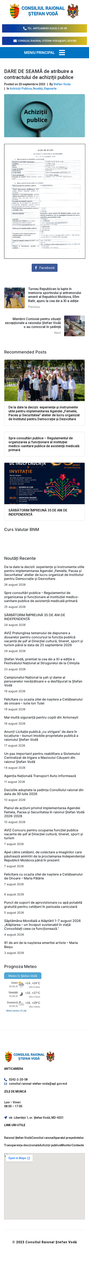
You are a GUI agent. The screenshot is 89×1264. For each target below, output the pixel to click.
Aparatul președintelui (69, 1137)
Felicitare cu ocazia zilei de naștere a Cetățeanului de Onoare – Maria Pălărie (43, 876)
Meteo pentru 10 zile (16, 1010)
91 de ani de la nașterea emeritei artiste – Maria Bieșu (41, 945)
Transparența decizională (21, 1145)
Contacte (78, 1145)
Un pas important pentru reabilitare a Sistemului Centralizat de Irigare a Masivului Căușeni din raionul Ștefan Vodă (42, 758)
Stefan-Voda (62, 84)
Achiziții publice (50, 1145)
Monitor (66, 1145)
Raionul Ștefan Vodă (17, 1137)
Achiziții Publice (21, 88)
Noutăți (38, 88)
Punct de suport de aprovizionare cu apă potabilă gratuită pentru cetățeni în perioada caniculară (43, 904)
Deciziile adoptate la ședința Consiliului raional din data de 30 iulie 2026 (44, 792)
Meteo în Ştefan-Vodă (22, 975)
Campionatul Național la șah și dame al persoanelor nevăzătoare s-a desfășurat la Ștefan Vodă (43, 681)
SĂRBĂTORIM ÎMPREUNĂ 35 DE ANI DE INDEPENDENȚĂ (34, 617)
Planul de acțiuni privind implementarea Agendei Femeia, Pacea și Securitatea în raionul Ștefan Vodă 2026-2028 (44, 812)
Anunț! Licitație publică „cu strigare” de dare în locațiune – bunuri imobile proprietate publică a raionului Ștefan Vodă (41, 736)
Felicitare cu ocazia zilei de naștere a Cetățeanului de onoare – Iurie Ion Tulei (43, 701)
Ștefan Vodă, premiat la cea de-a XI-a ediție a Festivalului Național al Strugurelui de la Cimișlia (42, 661)
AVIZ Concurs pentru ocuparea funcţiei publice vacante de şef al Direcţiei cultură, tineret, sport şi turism (43, 834)
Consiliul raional (42, 1137)
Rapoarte (50, 88)
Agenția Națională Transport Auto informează (40, 776)
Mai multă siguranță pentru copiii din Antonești (41, 717)
